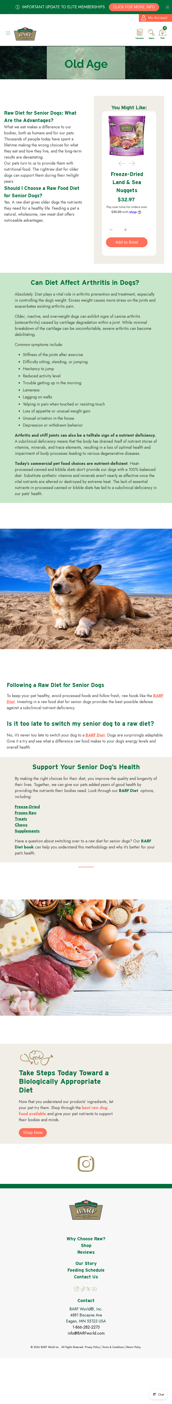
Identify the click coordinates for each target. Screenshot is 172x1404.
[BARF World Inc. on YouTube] (94, 1290)
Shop (86, 1245)
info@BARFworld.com (86, 1333)
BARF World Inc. (50, 1347)
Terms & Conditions (113, 1347)
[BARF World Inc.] (72, 34)
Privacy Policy (92, 1347)
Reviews (86, 1252)
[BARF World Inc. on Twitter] (88, 1289)
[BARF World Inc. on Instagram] (77, 1290)
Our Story (86, 1263)
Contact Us (86, 1276)
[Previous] (121, 163)
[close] (167, 7)
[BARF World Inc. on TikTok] (83, 1290)
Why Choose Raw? (86, 1238)
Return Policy (133, 1347)
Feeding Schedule (86, 1270)
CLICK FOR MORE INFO (134, 6)
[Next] (131, 163)
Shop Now (33, 1132)
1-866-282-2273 (86, 1327)
